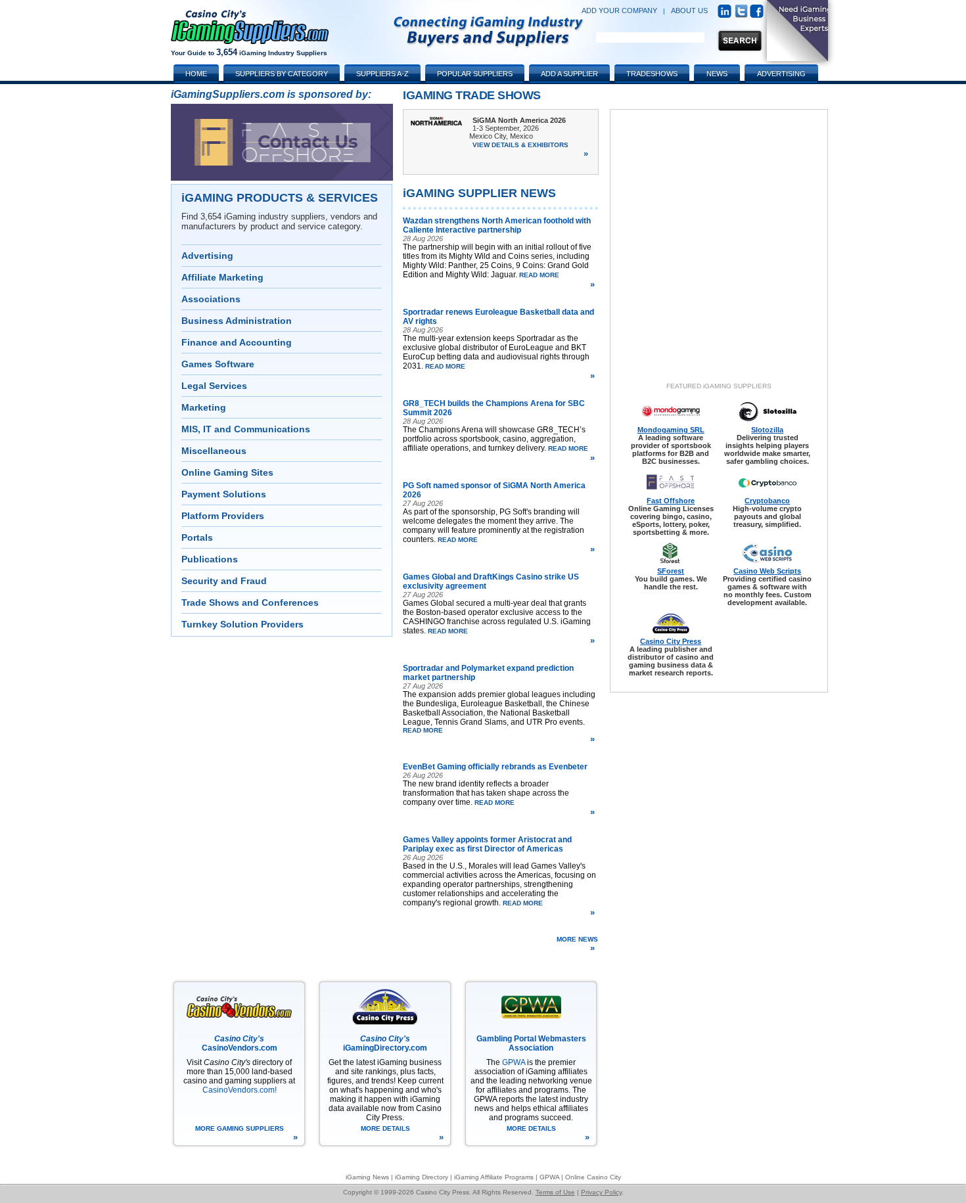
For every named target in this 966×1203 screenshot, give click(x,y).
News (716, 74)
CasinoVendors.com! (239, 1090)
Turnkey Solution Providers (242, 624)
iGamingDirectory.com (385, 1043)
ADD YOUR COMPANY (619, 10)
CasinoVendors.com (239, 1043)
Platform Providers (222, 516)
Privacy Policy (601, 1192)
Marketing (203, 407)
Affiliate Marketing (222, 277)
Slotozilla (767, 430)
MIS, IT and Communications (245, 429)
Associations (211, 299)
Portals (197, 537)
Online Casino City (593, 1177)
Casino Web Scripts (767, 571)
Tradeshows (652, 74)
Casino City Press (670, 641)
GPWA (513, 1062)
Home (196, 74)
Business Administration (236, 320)
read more (556, 280)
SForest (670, 571)
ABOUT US (689, 10)
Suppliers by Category (281, 74)
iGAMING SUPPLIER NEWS (479, 193)
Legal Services (214, 385)
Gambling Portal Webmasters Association (531, 1043)
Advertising (207, 255)
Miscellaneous (213, 450)
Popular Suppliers (475, 74)
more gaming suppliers (246, 1133)
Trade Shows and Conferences (250, 602)
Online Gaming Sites (227, 472)
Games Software (217, 364)
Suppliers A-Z (382, 74)
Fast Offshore (671, 501)
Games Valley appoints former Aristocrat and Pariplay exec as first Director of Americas (487, 844)
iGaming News (367, 1177)
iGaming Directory (421, 1177)
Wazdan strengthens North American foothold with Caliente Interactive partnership (497, 225)
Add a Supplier (569, 74)
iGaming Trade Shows (472, 95)
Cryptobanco (767, 501)
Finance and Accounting (236, 342)
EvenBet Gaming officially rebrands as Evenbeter (495, 766)
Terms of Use (555, 1192)
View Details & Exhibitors (530, 149)
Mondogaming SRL (670, 430)
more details (402, 1133)
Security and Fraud (224, 581)
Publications (209, 559)
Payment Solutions (223, 494)
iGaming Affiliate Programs (494, 1177)
